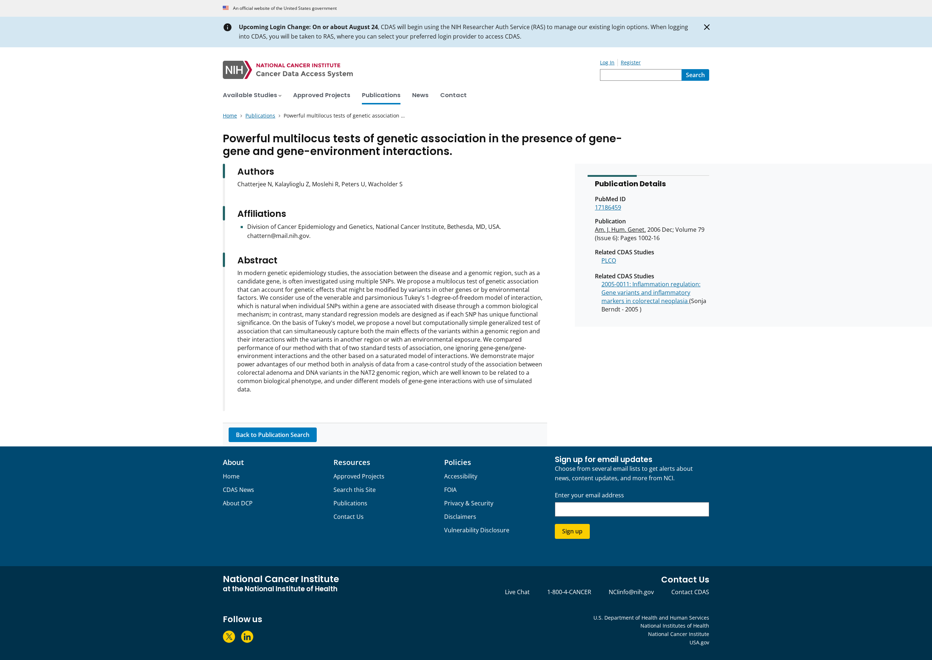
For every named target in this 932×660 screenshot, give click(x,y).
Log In (607, 62)
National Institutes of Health (674, 625)
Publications (350, 503)
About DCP (238, 503)
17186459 (608, 207)
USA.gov (699, 642)
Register (631, 62)
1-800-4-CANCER (569, 592)
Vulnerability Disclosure (476, 530)
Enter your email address (589, 495)
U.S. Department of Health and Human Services (651, 617)
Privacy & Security (468, 503)
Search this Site (354, 490)
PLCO (608, 261)
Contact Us (348, 517)
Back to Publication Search (272, 435)
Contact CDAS (690, 592)
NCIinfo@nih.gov (631, 592)
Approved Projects (358, 476)
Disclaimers (460, 517)
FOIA (450, 490)
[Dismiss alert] (707, 27)
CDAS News (238, 490)
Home (231, 476)
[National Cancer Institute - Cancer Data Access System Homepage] (411, 70)
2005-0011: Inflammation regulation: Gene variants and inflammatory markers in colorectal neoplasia (650, 292)
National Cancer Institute (678, 634)
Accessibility (460, 476)
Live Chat (517, 592)
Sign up (572, 531)
